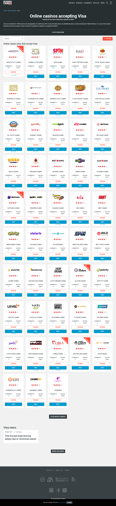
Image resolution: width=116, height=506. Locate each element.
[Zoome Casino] (13, 270)
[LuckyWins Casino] (58, 306)
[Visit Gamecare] (74, 479)
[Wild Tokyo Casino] (102, 233)
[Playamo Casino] (102, 160)
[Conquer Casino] (58, 197)
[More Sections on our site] (111, 3)
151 (97, 68)
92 (75, 68)
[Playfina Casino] (80, 306)
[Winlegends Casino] (13, 233)
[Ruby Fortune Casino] (80, 51)
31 (53, 104)
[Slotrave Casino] (13, 197)
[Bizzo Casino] (13, 160)
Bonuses (79, 3)
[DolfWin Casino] (102, 306)
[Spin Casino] (58, 51)
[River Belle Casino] (13, 87)
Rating (18, 66)
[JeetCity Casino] (102, 270)
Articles (96, 3)
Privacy (67, 470)
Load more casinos (58, 416)
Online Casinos (12, 10)
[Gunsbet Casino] (35, 124)
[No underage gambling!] (42, 479)
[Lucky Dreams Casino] (58, 270)
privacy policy (62, 502)
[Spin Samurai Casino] (35, 343)
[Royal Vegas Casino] (102, 51)
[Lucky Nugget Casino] (80, 87)
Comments (88, 3)
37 (53, 286)
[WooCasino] (80, 124)
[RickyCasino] (102, 343)
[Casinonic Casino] (35, 379)
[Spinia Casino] (80, 160)
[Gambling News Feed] (51, 490)
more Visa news (58, 451)
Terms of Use (59, 470)
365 (8, 68)
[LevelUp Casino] (13, 306)
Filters (108, 39)
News (103, 3)
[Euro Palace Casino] (102, 87)
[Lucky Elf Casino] (35, 306)
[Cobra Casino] (58, 343)
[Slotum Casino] (80, 270)
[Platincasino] (58, 233)
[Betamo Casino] (58, 160)
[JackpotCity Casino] (13, 51)
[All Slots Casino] (13, 124)
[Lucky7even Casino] (13, 343)
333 (53, 68)
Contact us (49, 470)
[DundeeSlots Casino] (13, 379)
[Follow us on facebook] (58, 490)
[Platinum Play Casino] (35, 87)
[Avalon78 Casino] (35, 160)
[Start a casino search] (107, 3)
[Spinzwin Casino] (35, 197)
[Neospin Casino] (58, 124)
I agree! (69, 502)
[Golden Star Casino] (35, 270)
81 (31, 104)
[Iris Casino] (80, 197)
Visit (36, 76)
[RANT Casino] (102, 197)
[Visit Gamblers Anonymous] (50, 479)
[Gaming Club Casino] (35, 51)
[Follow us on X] (64, 490)
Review (13, 72)
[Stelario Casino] (35, 233)
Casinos (72, 3)
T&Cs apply (13, 75)
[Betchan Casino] (102, 124)
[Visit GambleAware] (62, 479)
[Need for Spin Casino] (80, 233)
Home (5, 10)
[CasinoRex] (58, 379)
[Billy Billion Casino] (80, 343)
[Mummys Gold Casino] (58, 87)
